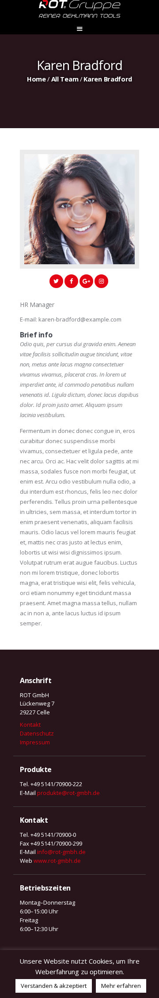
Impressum (35, 742)
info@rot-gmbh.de (61, 852)
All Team (65, 78)
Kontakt (30, 724)
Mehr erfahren (121, 986)
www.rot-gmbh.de (57, 861)
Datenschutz (37, 733)
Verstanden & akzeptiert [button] (54, 986)
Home (36, 78)
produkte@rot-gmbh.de (68, 793)
